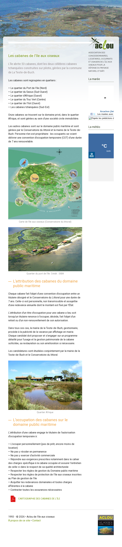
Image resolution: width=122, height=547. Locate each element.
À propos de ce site (19, 520)
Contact (36, 520)
